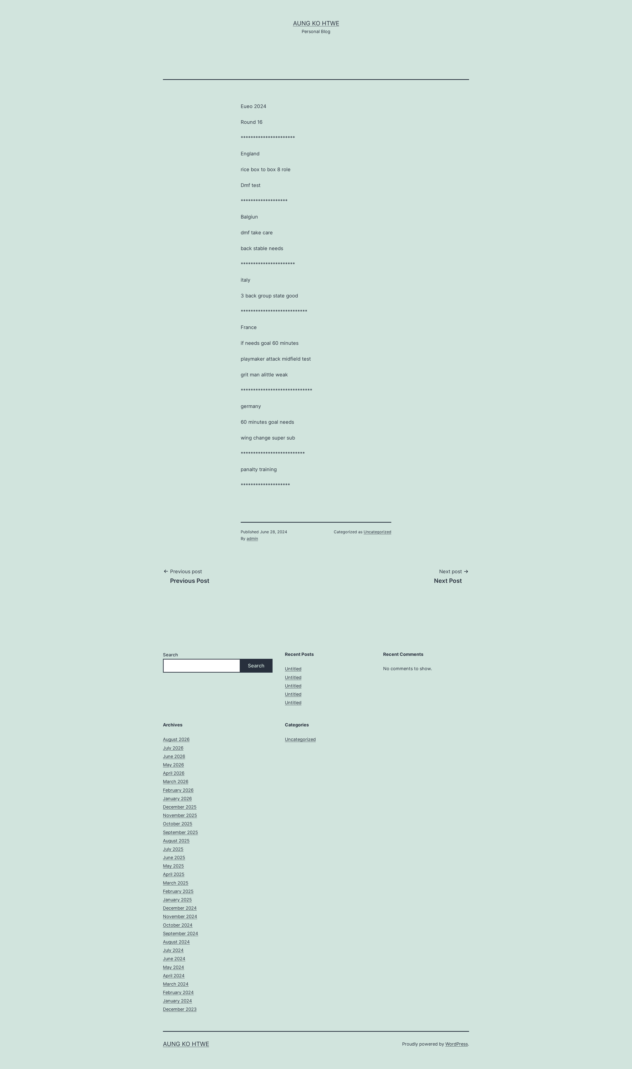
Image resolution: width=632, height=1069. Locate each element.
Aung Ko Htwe (316, 23)
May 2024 (173, 967)
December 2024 (180, 908)
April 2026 (173, 773)
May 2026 (173, 764)
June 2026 (174, 756)
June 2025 (174, 857)
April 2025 (173, 874)
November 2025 (180, 815)
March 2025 (175, 882)
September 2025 (180, 832)
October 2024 (178, 925)
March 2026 (175, 781)
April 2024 (174, 975)
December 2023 (180, 1009)
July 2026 (173, 748)
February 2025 (178, 891)
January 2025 (177, 899)
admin (252, 538)
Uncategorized (377, 531)
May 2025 (173, 865)
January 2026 (177, 798)
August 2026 (176, 739)
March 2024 (176, 984)
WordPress (456, 1044)
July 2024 (173, 950)
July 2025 (173, 849)
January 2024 (177, 1000)
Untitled (293, 668)
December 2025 (180, 807)
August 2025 (176, 840)
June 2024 (174, 958)
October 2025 (177, 823)
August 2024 (176, 941)
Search (170, 654)
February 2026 (178, 790)
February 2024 (178, 992)
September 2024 (180, 933)
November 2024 (180, 916)
